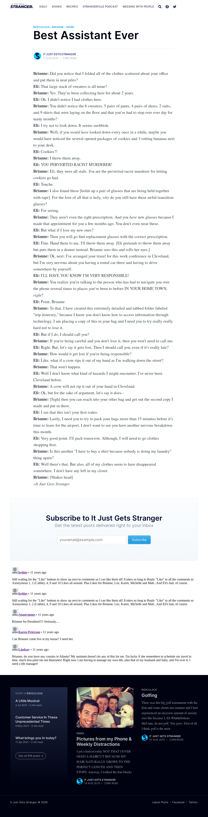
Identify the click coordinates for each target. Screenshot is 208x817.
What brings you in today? (35, 738)
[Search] (160, 6)
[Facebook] (167, 6)
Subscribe (189, 6)
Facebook (178, 802)
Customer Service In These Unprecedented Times (36, 719)
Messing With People (138, 6)
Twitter (193, 802)
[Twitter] (175, 6)
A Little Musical (27, 701)
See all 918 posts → (30, 755)
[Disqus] (104, 616)
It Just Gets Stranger (59, 54)
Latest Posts (160, 802)
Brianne (58, 27)
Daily (43, 6)
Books (57, 6)
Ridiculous (41, 27)
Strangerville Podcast (100, 6)
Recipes (72, 6)
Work (70, 27)
